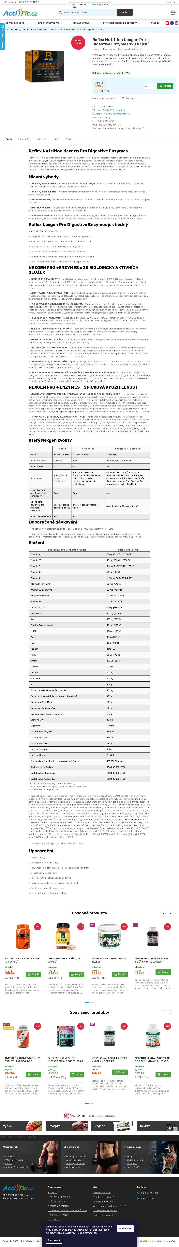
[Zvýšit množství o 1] (154, 86)
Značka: (114, 110)
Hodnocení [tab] (41, 139)
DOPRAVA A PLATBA (58, 1215)
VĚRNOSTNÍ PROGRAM (59, 1197)
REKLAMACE (54, 1219)
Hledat (124, 12)
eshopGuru (171, 1241)
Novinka (145, 1126)
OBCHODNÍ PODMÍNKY (29, 2)
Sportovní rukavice (136, 1160)
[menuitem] (50, 23)
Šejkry (129, 1156)
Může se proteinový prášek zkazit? (109, 1206)
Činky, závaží (133, 1167)
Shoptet (150, 1241)
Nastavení (54, 1240)
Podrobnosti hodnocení (129, 49)
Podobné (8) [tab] (24, 139)
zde (95, 1233)
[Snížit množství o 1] (150, 86)
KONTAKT (52, 1192)
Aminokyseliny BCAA (103, 1201)
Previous (163, 914)
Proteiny (9, 1156)
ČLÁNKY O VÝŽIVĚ (57, 1201)
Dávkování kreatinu (102, 1192)
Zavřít (108, 104)
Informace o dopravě (106, 98)
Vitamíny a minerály (14, 1160)
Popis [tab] (9, 139)
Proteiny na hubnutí (75, 1156)
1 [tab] (87, 1002)
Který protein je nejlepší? (105, 1210)
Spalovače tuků (73, 1160)
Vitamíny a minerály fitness (117, 114)
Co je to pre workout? (103, 1197)
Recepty (54, 1126)
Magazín (99, 1126)
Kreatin (8, 1163)
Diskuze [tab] (56, 139)
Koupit (167, 85)
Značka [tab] (69, 139)
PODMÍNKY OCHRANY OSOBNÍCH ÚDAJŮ (67, 1210)
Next (170, 914)
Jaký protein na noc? (103, 1215)
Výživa (7, 1126)
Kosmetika (132, 1163)
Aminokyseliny (73, 1167)
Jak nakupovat (9, 2)
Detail (79, 1074)
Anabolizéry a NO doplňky (17, 1167)
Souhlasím (125, 1228)
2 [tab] (92, 1002)
